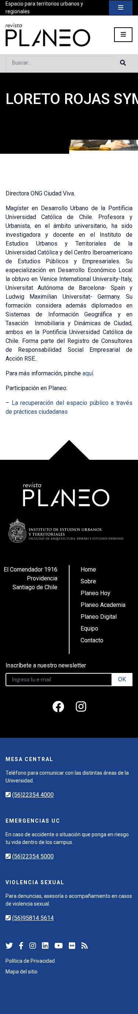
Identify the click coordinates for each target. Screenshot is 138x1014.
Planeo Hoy (95, 593)
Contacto (92, 640)
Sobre (88, 581)
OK (122, 679)
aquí (87, 373)
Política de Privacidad (30, 961)
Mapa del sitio (22, 972)
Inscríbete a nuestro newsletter (46, 665)
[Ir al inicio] (48, 34)
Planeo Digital (99, 616)
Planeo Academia (103, 604)
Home (88, 569)
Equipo (89, 628)
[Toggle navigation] (120, 7)
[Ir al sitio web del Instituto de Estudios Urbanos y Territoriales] (65, 531)
